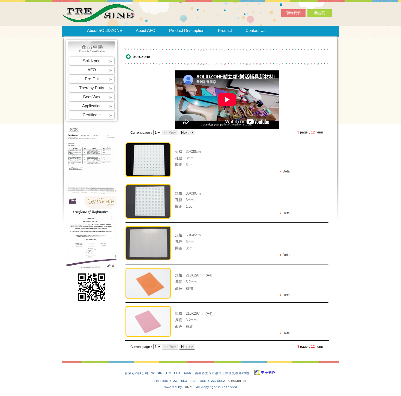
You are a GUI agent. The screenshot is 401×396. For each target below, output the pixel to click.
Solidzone (91, 60)
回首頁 (319, 13)
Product (225, 30)
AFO (92, 69)
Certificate (92, 114)
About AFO (145, 30)
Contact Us (256, 30)
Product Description (186, 30)
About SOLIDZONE (104, 30)
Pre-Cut (92, 78)
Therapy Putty (91, 87)
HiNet (188, 387)
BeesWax (91, 96)
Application (91, 105)
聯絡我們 (293, 13)
